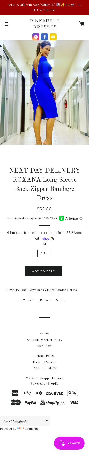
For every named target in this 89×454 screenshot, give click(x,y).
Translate (31, 429)
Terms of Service (44, 362)
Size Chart (44, 346)
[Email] (53, 36)
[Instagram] (35, 36)
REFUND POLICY (44, 368)
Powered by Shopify (44, 383)
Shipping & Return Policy (44, 340)
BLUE (44, 253)
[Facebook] (44, 36)
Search (44, 333)
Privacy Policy (44, 356)
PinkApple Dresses (45, 24)
